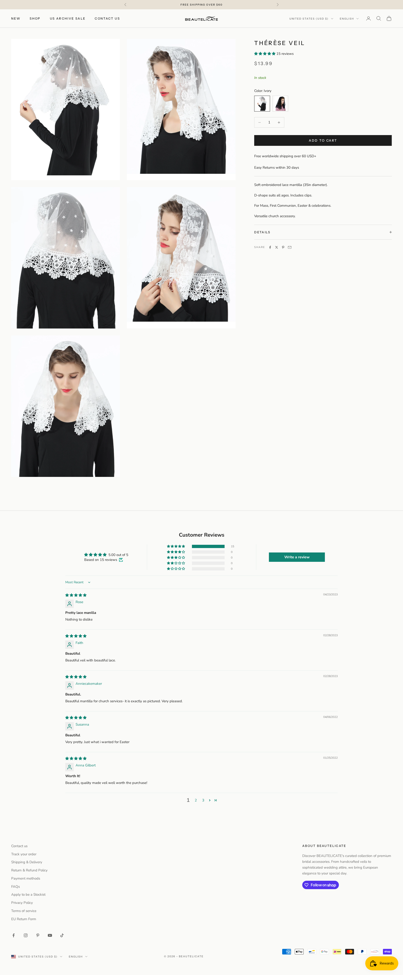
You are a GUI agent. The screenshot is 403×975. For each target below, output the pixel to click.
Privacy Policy (22, 902)
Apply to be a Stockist (28, 894)
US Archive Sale (68, 18)
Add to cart (323, 140)
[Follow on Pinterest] (37, 935)
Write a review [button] (297, 557)
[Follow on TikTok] (62, 935)
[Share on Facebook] (270, 247)
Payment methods (25, 878)
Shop (35, 18)
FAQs (15, 886)
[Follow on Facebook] (13, 935)
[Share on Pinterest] (283, 247)
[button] (265, 53)
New (15, 18)
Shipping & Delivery (26, 862)
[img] (76, 595)
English (347, 18)
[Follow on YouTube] (50, 935)
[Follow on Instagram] (25, 935)
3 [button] (203, 800)
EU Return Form (23, 919)
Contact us (107, 18)
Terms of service (23, 911)
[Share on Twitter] (276, 247)
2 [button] (196, 800)
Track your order (23, 854)
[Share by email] (290, 247)
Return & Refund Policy (29, 870)
